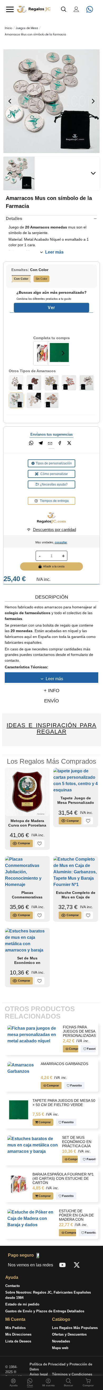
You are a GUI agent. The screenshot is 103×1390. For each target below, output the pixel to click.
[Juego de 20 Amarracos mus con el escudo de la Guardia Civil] (51, 400)
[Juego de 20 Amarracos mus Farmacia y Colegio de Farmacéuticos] (51, 101)
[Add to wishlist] (39, 843)
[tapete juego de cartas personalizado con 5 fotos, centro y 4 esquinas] (75, 780)
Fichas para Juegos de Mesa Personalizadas (79, 1031)
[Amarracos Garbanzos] (16, 382)
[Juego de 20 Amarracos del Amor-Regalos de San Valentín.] (69, 382)
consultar (61, 542)
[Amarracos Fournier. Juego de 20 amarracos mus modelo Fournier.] (33, 382)
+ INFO (51, 690)
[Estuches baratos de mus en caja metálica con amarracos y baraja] (27, 940)
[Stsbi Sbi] (62, 1265)
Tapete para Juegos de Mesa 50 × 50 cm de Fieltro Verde (63, 1103)
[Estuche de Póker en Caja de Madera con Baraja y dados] (31, 1218)
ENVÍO (51, 700)
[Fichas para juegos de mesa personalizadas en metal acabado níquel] (33, 1034)
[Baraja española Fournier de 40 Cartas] (45, 353)
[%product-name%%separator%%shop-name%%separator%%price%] (33, 400)
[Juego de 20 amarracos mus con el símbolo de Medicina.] (86, 382)
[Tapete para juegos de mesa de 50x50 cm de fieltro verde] (18, 1110)
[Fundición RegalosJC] (51, 518)
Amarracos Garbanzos (64, 1064)
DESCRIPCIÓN (51, 597)
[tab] (51, 597)
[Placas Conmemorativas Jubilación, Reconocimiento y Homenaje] (27, 871)
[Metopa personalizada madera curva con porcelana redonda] (27, 791)
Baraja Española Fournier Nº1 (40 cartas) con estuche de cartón (62, 1178)
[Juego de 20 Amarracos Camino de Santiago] (51, 382)
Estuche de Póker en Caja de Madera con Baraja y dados (76, 1217)
